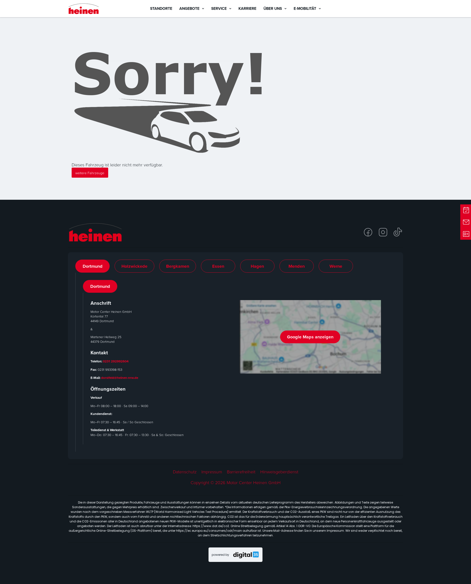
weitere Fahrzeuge (89, 172)
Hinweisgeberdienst (279, 472)
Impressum (211, 472)
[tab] (92, 266)
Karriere (247, 8)
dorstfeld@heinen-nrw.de (119, 377)
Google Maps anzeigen (310, 337)
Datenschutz (184, 472)
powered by (220, 555)
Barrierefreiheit (241, 472)
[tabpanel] (235, 362)
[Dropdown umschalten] (203, 9)
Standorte (161, 8)
